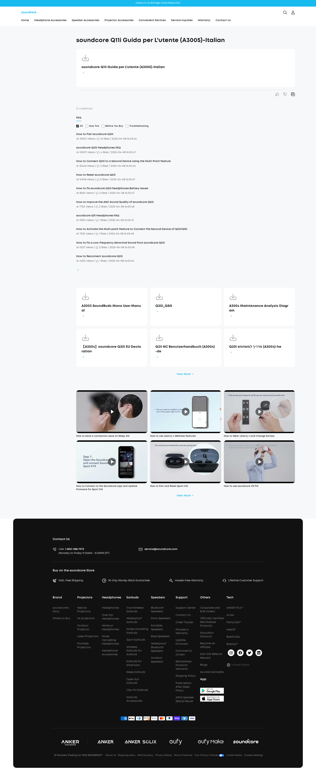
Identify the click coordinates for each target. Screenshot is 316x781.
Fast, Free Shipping (71, 580)
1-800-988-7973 (74, 549)
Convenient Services (152, 20)
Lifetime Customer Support (245, 580)
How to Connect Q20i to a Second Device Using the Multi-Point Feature (123, 161)
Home (25, 20)
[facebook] (240, 652)
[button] (43, 39)
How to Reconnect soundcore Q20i (99, 256)
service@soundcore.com (161, 549)
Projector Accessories (119, 20)
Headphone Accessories (50, 20)
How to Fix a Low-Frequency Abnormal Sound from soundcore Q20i (120, 242)
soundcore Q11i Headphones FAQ (97, 215)
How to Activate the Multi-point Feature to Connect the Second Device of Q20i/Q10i (131, 229)
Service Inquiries (182, 20)
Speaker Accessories (85, 20)
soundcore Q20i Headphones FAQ (98, 147)
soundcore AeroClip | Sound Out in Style (158, 2)
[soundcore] (28, 13)
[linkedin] (258, 652)
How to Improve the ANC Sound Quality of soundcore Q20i (115, 202)
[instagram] (231, 652)
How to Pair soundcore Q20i (94, 134)
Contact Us (223, 20)
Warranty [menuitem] (204, 20)
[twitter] (249, 652)
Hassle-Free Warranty (189, 580)
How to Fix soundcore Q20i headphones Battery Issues (112, 188)
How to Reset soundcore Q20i (96, 175)
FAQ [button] (78, 117)
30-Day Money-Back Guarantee (129, 580)
